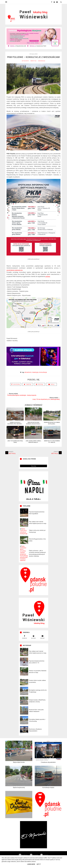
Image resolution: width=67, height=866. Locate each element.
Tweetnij (28, 384)
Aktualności (25, 60)
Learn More (31, 864)
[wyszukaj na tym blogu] (61, 2)
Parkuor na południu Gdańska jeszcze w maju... (33, 423)
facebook (24, 638)
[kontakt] (56, 2)
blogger (33, 638)
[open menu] (6, 2)
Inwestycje (33, 60)
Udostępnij (16, 384)
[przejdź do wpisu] (15, 420)
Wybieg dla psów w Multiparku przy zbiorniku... (15, 423)
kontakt (42, 638)
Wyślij (52, 384)
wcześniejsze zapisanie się (15, 270)
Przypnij (40, 384)
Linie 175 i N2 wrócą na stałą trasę (15, 441)
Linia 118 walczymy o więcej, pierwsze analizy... (33, 441)
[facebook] (51, 2)
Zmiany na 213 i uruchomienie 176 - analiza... (52, 441)
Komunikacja (41, 60)
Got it (39, 864)
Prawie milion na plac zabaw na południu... (52, 423)
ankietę (47, 276)
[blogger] (53, 2)
